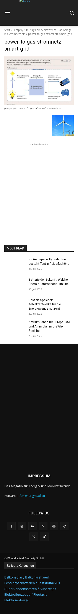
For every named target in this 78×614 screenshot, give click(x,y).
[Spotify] (54, 526)
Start (7, 30)
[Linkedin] (32, 526)
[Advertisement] (39, 186)
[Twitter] (33, 537)
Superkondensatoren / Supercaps (30, 589)
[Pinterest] (43, 526)
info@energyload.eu (31, 496)
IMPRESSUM (39, 476)
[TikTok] (64, 526)
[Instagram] (22, 526)
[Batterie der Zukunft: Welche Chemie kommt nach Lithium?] (14, 285)
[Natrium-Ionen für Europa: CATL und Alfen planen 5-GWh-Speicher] (14, 327)
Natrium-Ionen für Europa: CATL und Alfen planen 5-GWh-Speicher (50, 326)
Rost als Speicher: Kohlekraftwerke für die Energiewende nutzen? (45, 304)
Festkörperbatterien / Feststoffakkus (32, 583)
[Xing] (44, 537)
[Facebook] (11, 526)
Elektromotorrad (16, 600)
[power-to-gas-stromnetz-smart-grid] (39, 80)
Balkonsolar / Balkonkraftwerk (27, 577)
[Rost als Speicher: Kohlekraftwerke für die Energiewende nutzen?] (14, 305)
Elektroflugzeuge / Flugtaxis (25, 594)
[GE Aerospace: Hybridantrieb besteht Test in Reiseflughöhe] (14, 264)
